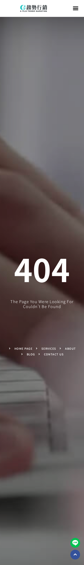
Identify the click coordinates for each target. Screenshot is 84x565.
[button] (75, 8)
